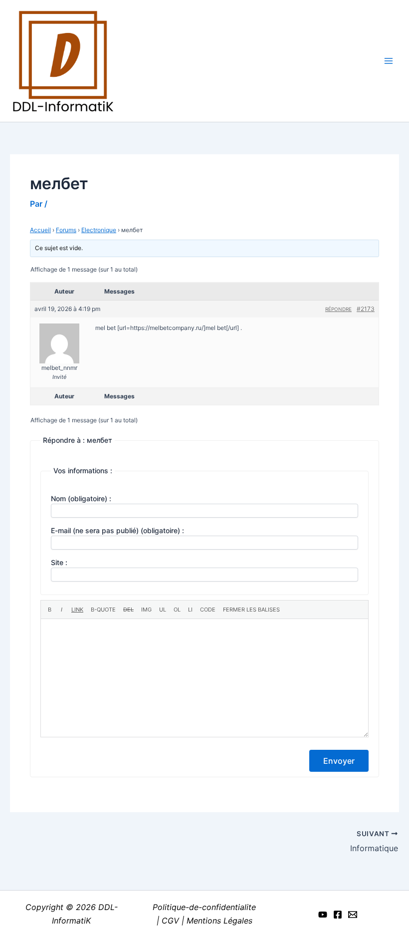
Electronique (98, 230)
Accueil (40, 230)
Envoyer (339, 761)
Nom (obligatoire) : (81, 498)
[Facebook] (337, 914)
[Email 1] (352, 914)
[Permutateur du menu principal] (388, 60)
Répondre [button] (338, 309)
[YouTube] (322, 914)
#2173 (366, 309)
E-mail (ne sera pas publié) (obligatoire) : (117, 530)
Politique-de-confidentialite (204, 907)
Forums (66, 230)
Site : (59, 562)
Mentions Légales (219, 921)
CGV (170, 921)
